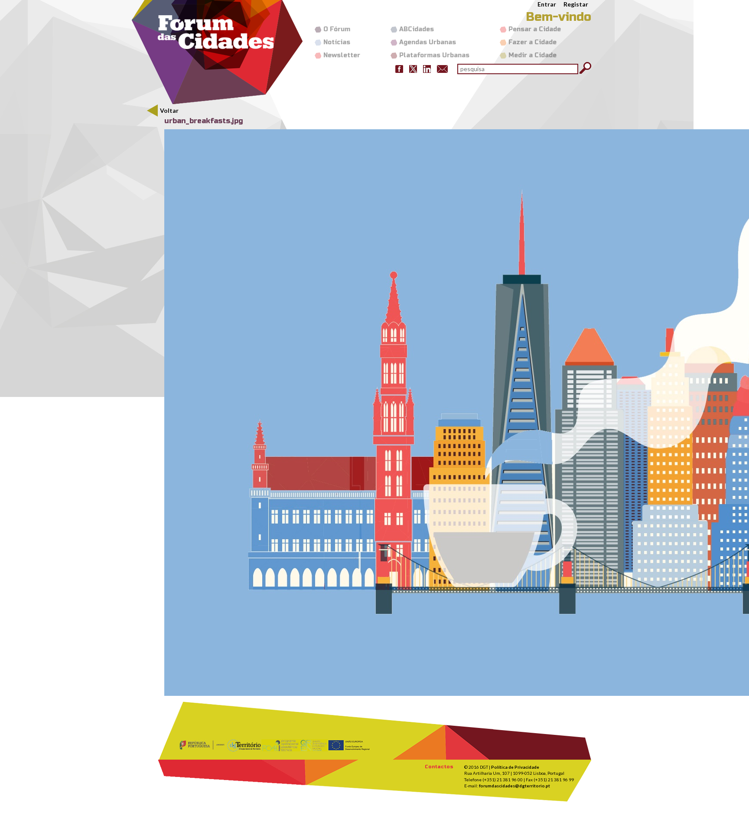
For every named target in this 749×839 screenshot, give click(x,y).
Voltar (169, 110)
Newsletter (341, 55)
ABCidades (416, 29)
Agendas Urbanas (427, 42)
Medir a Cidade (532, 55)
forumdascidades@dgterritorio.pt (514, 785)
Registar (575, 4)
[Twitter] (413, 68)
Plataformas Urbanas (434, 55)
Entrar (546, 4)
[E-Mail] (442, 68)
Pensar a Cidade (534, 29)
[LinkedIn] (427, 68)
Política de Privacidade (515, 767)
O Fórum (336, 29)
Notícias (336, 42)
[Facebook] (399, 68)
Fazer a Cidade (532, 42)
